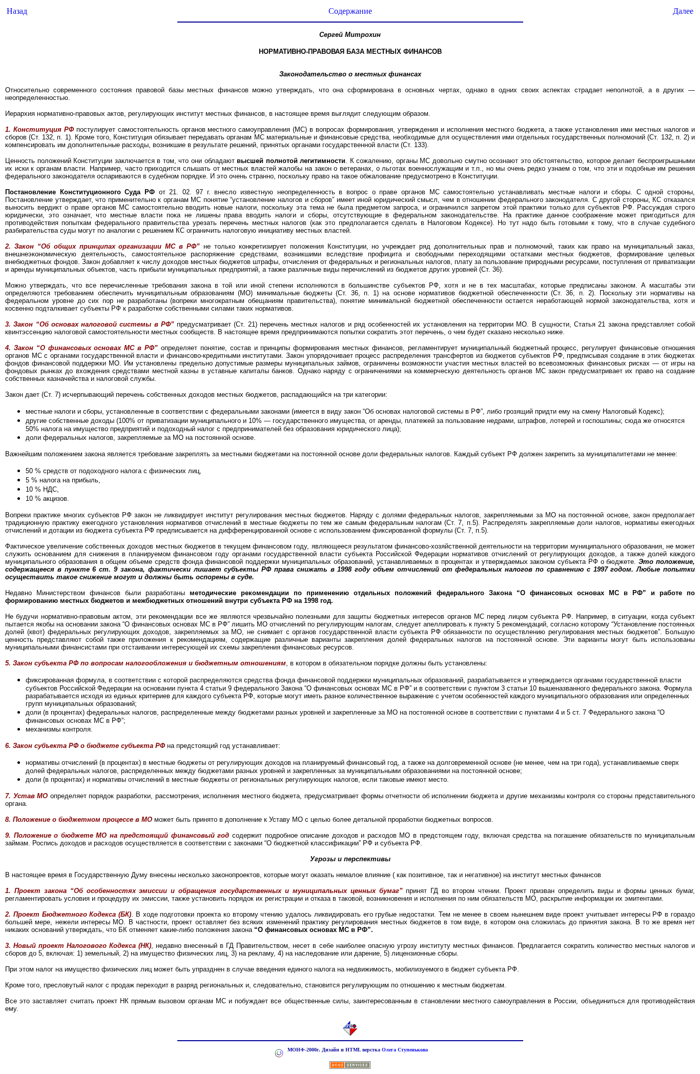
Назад (17, 11)
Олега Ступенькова (405, 1049)
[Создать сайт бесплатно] (350, 1066)
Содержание (350, 11)
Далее (683, 11)
